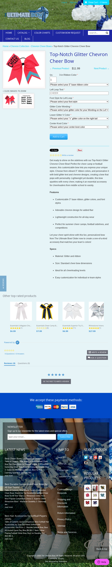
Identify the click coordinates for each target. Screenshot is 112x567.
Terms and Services (66, 532)
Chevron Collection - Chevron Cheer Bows (31, 46)
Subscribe (65, 436)
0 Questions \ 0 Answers (14, 353)
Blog (27, 38)
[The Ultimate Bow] (27, 15)
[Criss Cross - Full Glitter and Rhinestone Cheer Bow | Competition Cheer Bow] (102, 495)
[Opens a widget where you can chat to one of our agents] (101, 562)
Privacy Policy (64, 519)
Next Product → (101, 68)
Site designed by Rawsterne (56, 561)
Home (9, 32)
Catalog (22, 32)
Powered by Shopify (56, 559)
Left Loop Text (56, 89)
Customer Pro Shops (67, 476)
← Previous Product (59, 68)
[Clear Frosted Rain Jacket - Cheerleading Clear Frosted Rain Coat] (95, 488)
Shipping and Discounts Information (63, 503)
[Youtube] (100, 458)
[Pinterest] (95, 458)
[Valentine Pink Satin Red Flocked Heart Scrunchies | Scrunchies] (87, 495)
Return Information (66, 513)
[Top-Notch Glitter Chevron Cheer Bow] (10, 101)
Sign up (73, 2)
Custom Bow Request (68, 32)
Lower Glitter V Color (60, 115)
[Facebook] (90, 458)
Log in (64, 2)
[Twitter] (86, 458)
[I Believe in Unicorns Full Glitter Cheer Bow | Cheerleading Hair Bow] (95, 503)
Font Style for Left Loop (61, 98)
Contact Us (12, 38)
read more (9, 476)
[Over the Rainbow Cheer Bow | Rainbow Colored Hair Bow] (95, 495)
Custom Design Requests (64, 491)
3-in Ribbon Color (67, 75)
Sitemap (61, 526)
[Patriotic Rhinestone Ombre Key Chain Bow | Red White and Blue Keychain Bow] (87, 488)
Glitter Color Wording (60, 106)
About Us (61, 464)
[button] (97, 358)
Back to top (101, 549)
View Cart (97, 2)
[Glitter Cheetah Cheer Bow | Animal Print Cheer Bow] (102, 488)
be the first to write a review (56, 381)
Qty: (51, 75)
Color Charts (42, 32)
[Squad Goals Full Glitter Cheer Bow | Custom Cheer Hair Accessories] (87, 503)
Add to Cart (58, 136)
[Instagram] (86, 463)
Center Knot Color (58, 123)
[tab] (9, 364)
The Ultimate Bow (48, 556)
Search (60, 457)
